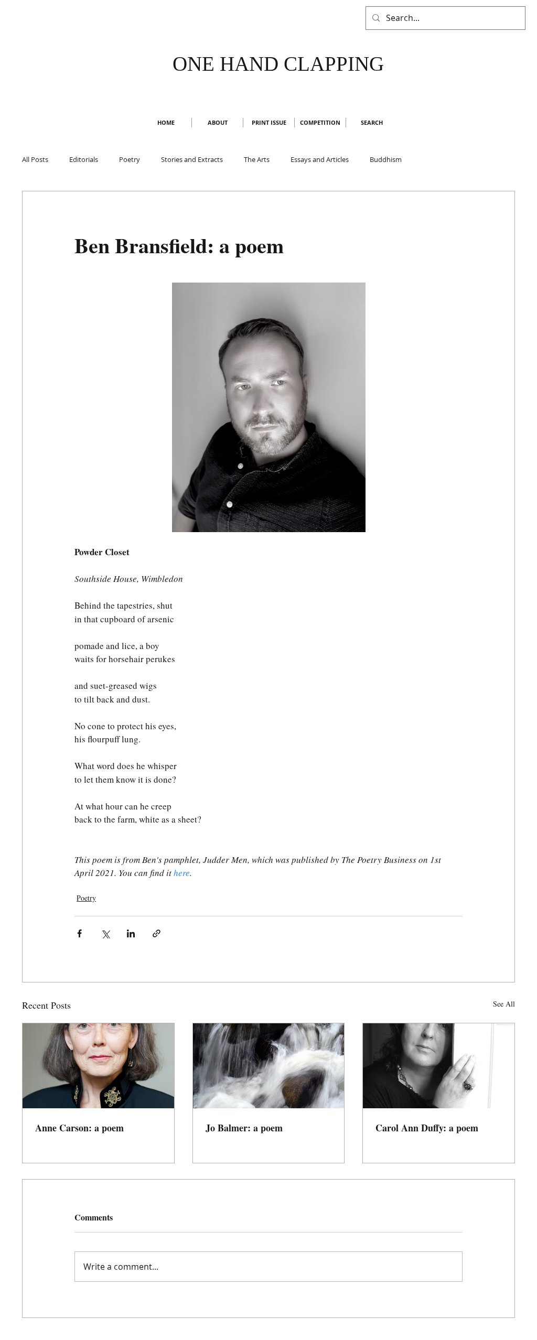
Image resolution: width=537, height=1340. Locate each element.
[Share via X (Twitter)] (105, 933)
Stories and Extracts (192, 159)
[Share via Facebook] (79, 933)
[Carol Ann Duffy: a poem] (438, 1065)
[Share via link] (157, 933)
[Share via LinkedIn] (131, 933)
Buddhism (386, 159)
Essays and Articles (320, 159)
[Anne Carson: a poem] (98, 1065)
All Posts (35, 159)
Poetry (129, 159)
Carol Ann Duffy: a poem (426, 1127)
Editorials (83, 159)
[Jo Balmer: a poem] (269, 1065)
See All (504, 1004)
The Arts (257, 159)
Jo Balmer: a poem (244, 1127)
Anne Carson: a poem (79, 1127)
